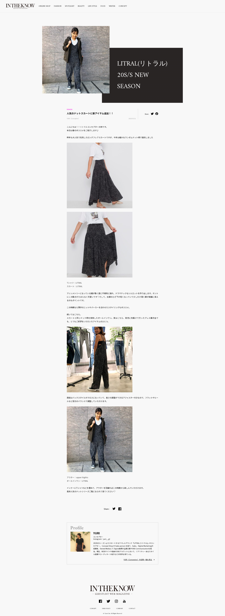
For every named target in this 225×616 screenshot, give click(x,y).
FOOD (103, 6)
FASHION (57, 6)
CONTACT (132, 608)
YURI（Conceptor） (73, 118)
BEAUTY (81, 6)
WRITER (112, 6)
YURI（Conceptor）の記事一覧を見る (138, 559)
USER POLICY (106, 608)
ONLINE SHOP (44, 6)
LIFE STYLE (92, 6)
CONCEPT (123, 6)
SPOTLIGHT (69, 6)
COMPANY (119, 608)
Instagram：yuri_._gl (101, 539)
